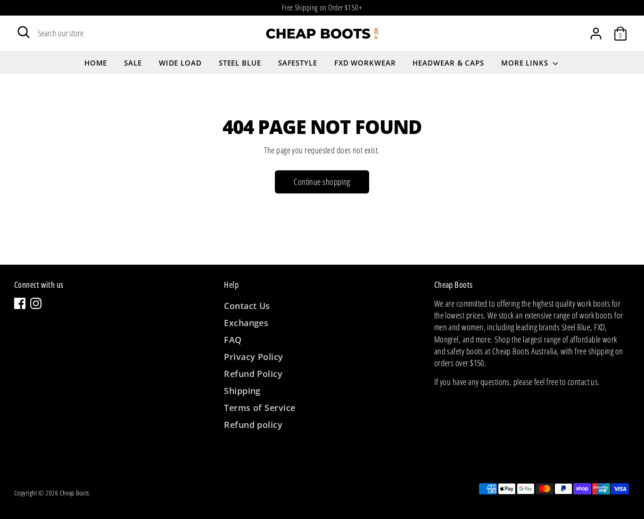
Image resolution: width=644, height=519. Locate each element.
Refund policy (253, 424)
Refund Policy (253, 373)
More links (526, 62)
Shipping (242, 390)
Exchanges (246, 322)
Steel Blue (240, 62)
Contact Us (247, 305)
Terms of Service (259, 407)
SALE (133, 62)
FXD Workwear (365, 62)
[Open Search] (23, 32)
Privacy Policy (253, 356)
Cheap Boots (75, 493)
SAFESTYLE (297, 62)
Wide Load (180, 62)
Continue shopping (322, 181)
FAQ (232, 339)
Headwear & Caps (448, 62)
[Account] (595, 33)
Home (95, 62)
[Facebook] (19, 303)
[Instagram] (35, 303)
